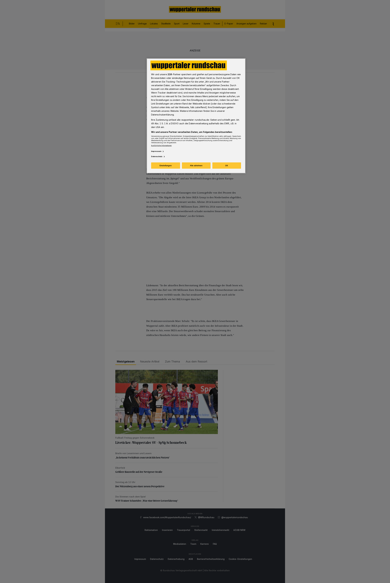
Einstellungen (166, 165)
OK (226, 165)
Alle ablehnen (196, 165)
